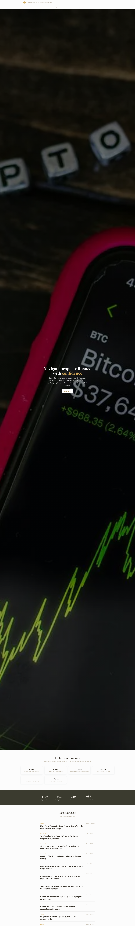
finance (66, 7)
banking (55, 7)
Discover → (67, 391)
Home (49, 7)
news (78, 7)
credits (60, 7)
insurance (72, 7)
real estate (84, 7)
